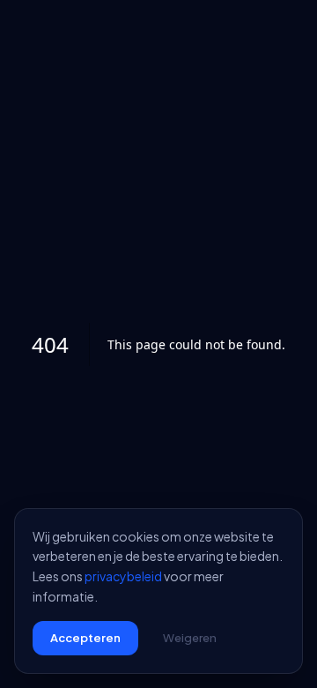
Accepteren (85, 638)
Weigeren (190, 638)
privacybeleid (123, 576)
